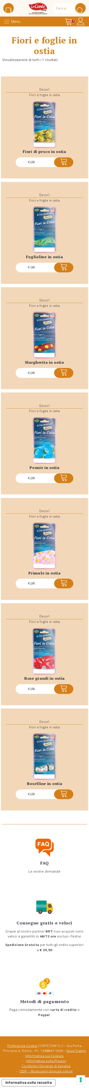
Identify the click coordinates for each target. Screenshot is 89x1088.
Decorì (44, 89)
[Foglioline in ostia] (44, 230)
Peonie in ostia (44, 467)
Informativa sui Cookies (44, 1055)
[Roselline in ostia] (44, 756)
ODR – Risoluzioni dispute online (46, 1071)
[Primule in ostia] (44, 546)
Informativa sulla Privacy (46, 1060)
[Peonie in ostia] (44, 440)
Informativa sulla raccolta (28, 1082)
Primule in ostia (44, 573)
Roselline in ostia (44, 783)
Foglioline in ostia (44, 256)
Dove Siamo (76, 1050)
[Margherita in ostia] (44, 335)
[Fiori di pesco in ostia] (44, 124)
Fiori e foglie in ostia (44, 95)
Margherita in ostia (44, 362)
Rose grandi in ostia (44, 678)
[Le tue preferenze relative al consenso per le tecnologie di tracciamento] (80, 1079)
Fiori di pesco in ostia (44, 151)
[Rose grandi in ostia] (44, 651)
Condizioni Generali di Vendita (46, 1066)
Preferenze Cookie (22, 1045)
